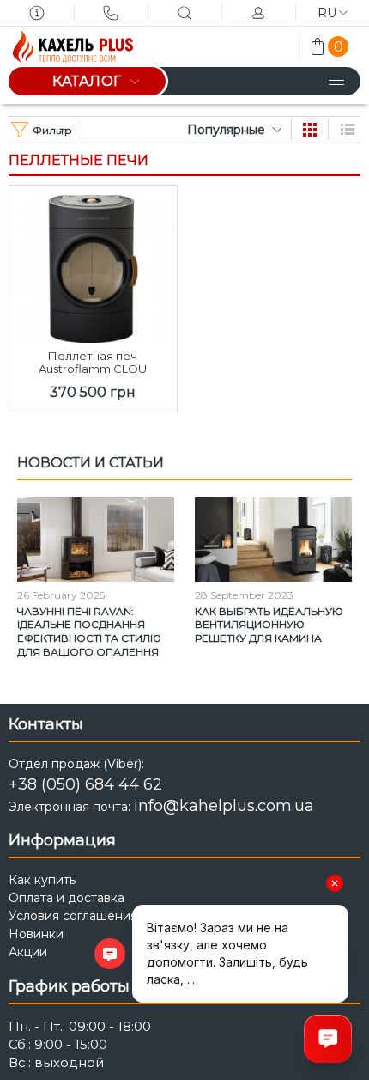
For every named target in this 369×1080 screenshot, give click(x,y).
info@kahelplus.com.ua (224, 806)
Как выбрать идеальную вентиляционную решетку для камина (269, 624)
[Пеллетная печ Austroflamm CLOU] (93, 265)
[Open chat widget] (328, 1039)
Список (347, 129)
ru (327, 13)
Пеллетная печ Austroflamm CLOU (93, 362)
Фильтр (52, 130)
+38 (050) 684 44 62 (85, 784)
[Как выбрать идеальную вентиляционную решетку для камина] (273, 539)
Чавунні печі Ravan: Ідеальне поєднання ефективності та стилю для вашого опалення (89, 631)
